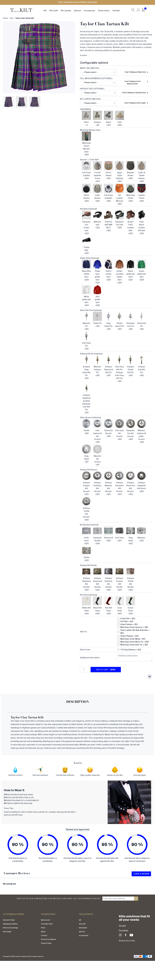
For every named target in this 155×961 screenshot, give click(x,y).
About (43, 931)
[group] (85, 28)
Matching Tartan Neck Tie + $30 (134, 642)
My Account (45, 920)
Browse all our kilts (127, 940)
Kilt (11, 18)
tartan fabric (104, 10)
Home (5, 18)
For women (123, 930)
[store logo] (21, 10)
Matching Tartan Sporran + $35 (134, 627)
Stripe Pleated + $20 (129, 636)
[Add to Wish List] (149, 676)
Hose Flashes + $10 (129, 624)
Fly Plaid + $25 (126, 621)
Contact (44, 935)
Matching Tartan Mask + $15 (132, 639)
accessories (89, 10)
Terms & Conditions (48, 939)
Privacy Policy (46, 943)
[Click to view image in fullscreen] (39, 57)
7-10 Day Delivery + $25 (130, 649)
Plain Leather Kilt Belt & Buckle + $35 (135, 631)
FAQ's (43, 928)
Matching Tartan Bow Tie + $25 (134, 644)
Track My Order (47, 924)
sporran (77, 10)
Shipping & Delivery (10, 924)
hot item (116, 10)
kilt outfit (54, 10)
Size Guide (7, 931)
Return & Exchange (10, 928)
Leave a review (141, 874)
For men (122, 925)
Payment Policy (9, 920)
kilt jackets (66, 10)
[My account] (138, 10)
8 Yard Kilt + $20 (127, 618)
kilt (45, 10)
